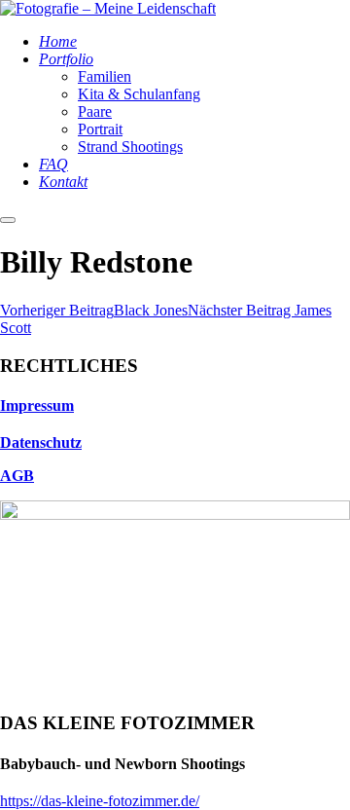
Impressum (37, 405)
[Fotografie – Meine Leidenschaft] (108, 8)
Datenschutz (41, 442)
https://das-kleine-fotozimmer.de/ (99, 800)
